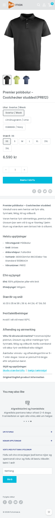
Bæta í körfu (27, 180)
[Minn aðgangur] (44, 4)
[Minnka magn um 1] (6, 170)
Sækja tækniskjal (37, 370)
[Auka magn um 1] (24, 170)
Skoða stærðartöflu (14, 370)
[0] (50, 5)
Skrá (9, 479)
